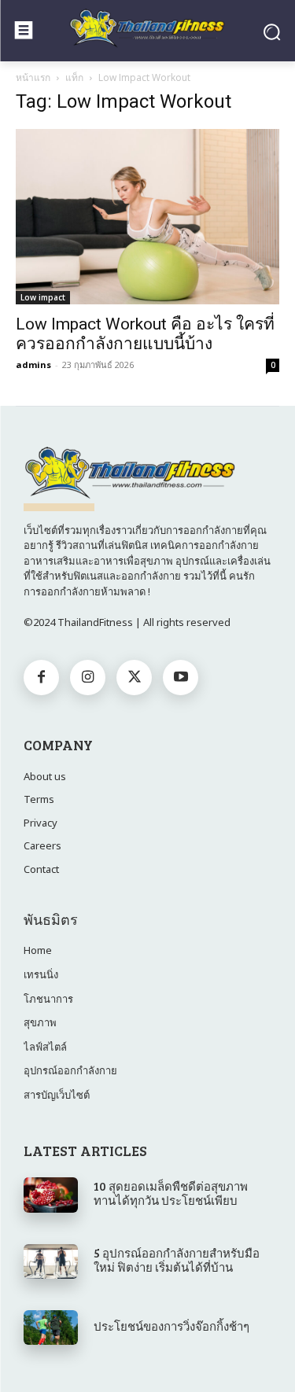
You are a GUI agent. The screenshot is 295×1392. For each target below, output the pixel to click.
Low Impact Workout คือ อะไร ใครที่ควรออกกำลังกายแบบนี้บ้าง (145, 334)
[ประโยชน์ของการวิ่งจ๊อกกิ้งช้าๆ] (51, 1327)
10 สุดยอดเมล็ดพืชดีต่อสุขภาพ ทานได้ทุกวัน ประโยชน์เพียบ (171, 1193)
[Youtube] (180, 677)
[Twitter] (134, 677)
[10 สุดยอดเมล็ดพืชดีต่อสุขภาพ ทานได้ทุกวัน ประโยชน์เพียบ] (51, 1194)
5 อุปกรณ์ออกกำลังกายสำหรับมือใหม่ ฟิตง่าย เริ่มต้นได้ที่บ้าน (177, 1260)
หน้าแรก (33, 77)
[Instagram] (87, 677)
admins (33, 364)
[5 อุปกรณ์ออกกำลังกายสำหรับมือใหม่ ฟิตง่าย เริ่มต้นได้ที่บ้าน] (51, 1261)
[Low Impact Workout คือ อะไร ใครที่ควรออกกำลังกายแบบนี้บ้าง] (147, 216)
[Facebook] (41, 677)
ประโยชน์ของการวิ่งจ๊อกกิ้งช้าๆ (171, 1326)
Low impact (42, 297)
